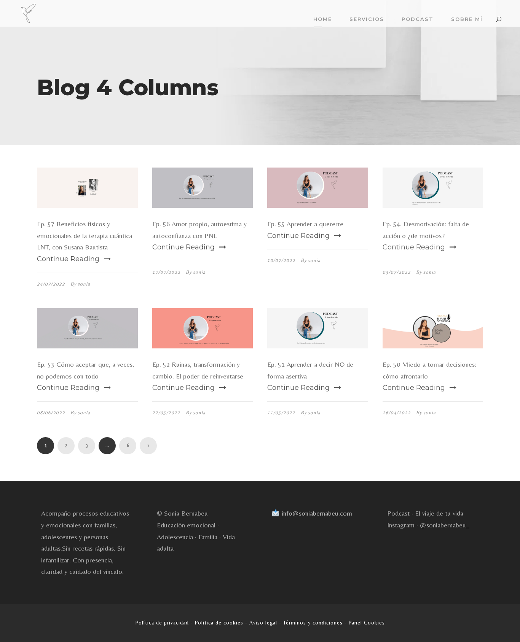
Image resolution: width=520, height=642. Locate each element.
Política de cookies (219, 623)
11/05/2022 (281, 412)
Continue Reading (68, 259)
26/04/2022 (397, 412)
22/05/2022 (166, 412)
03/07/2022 (397, 272)
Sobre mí (467, 19)
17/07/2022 (166, 272)
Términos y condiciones (313, 623)
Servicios (366, 19)
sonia (84, 284)
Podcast (418, 19)
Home (322, 19)
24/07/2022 (51, 284)
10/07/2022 (281, 260)
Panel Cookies (367, 623)
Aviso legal (263, 623)
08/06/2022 (51, 412)
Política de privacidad (162, 623)
